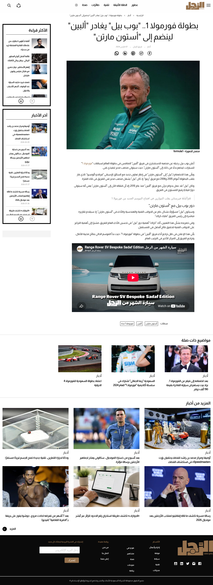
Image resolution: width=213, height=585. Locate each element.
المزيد (12, 528)
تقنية (106, 4)
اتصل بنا (105, 553)
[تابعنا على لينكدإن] (181, 564)
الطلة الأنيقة (120, 4)
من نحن (105, 547)
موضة (157, 553)
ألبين (139, 323)
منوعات (130, 565)
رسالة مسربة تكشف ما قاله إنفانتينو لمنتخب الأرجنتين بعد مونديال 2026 (18, 196)
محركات (156, 570)
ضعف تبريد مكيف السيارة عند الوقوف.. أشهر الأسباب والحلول (18, 86)
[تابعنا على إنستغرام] (193, 564)
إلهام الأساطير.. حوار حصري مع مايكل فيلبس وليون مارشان (18, 71)
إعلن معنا (105, 559)
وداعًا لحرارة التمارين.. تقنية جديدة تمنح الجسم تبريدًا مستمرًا (19, 176)
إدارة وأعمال (154, 547)
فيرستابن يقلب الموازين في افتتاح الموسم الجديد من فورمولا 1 (146, 198)
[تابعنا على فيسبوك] (199, 564)
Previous (32, 101)
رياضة (131, 571)
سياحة (157, 559)
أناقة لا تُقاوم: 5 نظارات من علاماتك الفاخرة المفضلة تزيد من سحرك (17, 45)
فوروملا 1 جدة (127, 323)
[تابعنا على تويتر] (187, 564)
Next (21, 101)
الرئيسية (139, 15)
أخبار (129, 15)
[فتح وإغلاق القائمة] (209, 5)
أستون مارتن (151, 323)
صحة (84, 4)
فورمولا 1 (87, 163)
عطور (134, 4)
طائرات (95, 4)
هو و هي (130, 548)
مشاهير (130, 553)
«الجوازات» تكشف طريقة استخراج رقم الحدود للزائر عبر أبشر (17, 214)
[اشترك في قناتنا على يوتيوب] (175, 564)
